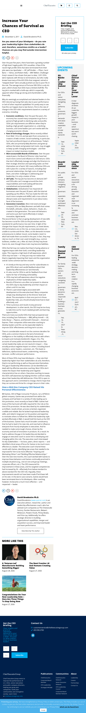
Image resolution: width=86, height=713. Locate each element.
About (74, 673)
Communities (62, 673)
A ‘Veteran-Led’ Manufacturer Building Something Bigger (13, 565)
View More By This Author (31, 531)
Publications (47, 673)
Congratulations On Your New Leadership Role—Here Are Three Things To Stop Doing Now (14, 598)
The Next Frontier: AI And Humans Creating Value (39, 565)
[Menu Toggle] (21, 6)
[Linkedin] (33, 635)
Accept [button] (43, 710)
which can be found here (69, 707)
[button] (3, 57)
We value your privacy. (69, 53)
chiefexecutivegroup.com (14, 696)
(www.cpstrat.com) (38, 500)
